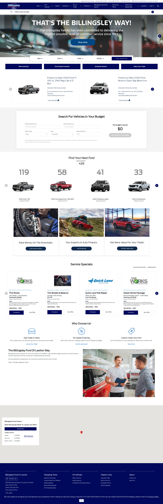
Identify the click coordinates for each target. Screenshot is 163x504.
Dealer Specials (48, 483)
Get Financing (81, 248)
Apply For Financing (49, 478)
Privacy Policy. (154, 497)
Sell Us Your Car (105, 480)
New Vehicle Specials (50, 485)
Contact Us (12, 479)
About (132, 475)
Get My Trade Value (127, 248)
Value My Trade (105, 478)
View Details (124, 100)
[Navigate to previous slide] (1, 36)
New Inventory (77, 478)
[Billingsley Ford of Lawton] (20, 6)
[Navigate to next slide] (161, 36)
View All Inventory (80, 160)
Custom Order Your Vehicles (52, 480)
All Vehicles (77, 475)
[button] (81, 432)
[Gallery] (81, 36)
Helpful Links (106, 475)
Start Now (131, 344)
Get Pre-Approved (81, 344)
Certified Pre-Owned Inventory (81, 483)
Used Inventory (77, 480)
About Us (132, 480)
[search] (158, 6)
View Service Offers (36, 248)
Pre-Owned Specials (50, 488)
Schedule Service (151, 267)
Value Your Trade (31, 344)
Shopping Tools (50, 475)
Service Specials (105, 485)
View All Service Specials (139, 267)
